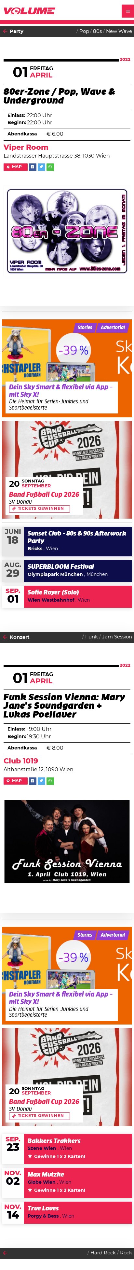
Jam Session (117, 637)
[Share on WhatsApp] (50, 167)
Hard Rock (103, 1252)
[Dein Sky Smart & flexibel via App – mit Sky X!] (67, 368)
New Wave (119, 31)
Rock (126, 1252)
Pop (84, 31)
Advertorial (113, 328)
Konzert (20, 637)
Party (16, 31)
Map (17, 167)
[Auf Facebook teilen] (32, 167)
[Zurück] (5, 31)
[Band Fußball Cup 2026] (67, 470)
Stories (85, 328)
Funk (91, 637)
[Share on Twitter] (41, 167)
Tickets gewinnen (41, 508)
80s (97, 31)
